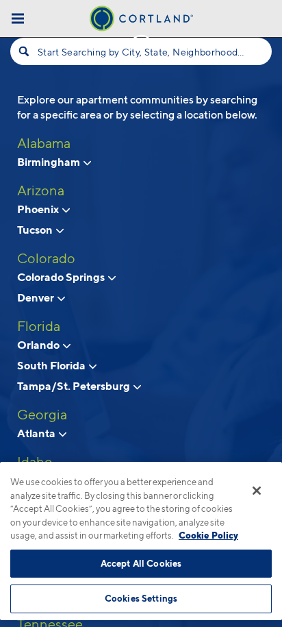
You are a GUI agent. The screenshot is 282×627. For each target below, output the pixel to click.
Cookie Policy (208, 535)
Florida (38, 326)
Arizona (40, 190)
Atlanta (37, 433)
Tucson (36, 229)
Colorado (46, 258)
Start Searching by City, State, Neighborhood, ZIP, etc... (141, 52)
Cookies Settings (141, 598)
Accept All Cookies (141, 563)
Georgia (42, 414)
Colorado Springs (62, 277)
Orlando (39, 345)
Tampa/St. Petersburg (74, 386)
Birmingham (49, 162)
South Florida (52, 365)
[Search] (24, 51)
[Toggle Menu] (18, 18)
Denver (36, 297)
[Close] (257, 491)
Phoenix (39, 209)
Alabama (43, 143)
